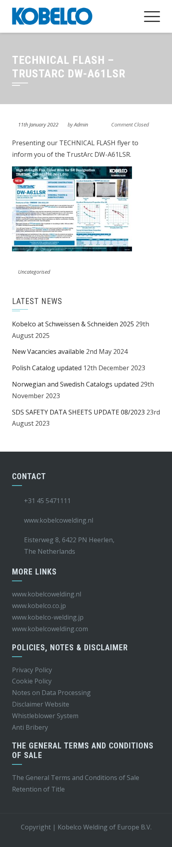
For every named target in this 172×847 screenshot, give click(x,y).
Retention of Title (38, 789)
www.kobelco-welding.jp (48, 617)
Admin (81, 124)
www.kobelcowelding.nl (46, 594)
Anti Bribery (30, 727)
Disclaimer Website (40, 704)
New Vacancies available (48, 351)
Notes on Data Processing (51, 692)
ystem (69, 715)
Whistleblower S (36, 715)
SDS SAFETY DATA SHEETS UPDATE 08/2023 (78, 412)
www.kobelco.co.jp (39, 605)
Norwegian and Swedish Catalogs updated (75, 384)
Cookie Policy (32, 681)
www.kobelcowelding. (44, 628)
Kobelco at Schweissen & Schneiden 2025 (73, 324)
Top (163, 836)
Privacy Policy (32, 669)
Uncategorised (34, 271)
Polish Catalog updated (47, 367)
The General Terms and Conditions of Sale (75, 777)
